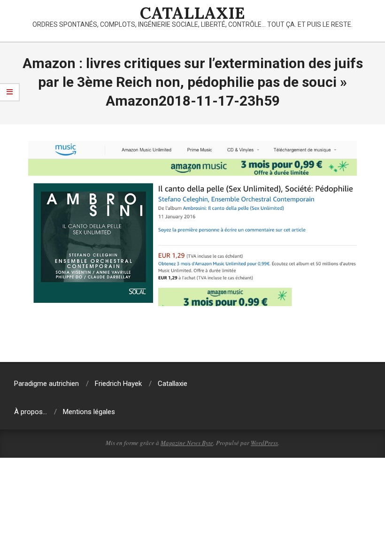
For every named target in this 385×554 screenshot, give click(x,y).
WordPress (264, 443)
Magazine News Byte (187, 443)
